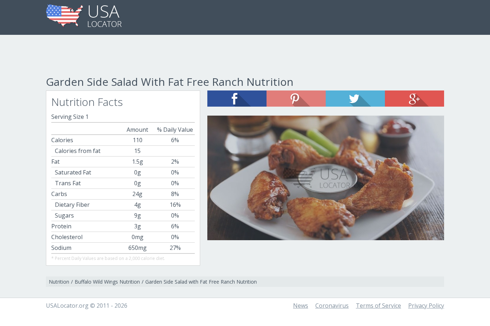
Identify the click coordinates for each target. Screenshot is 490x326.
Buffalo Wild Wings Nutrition (107, 281)
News (300, 305)
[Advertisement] (245, 56)
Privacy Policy (426, 305)
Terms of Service (378, 305)
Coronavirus (332, 305)
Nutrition (59, 281)
